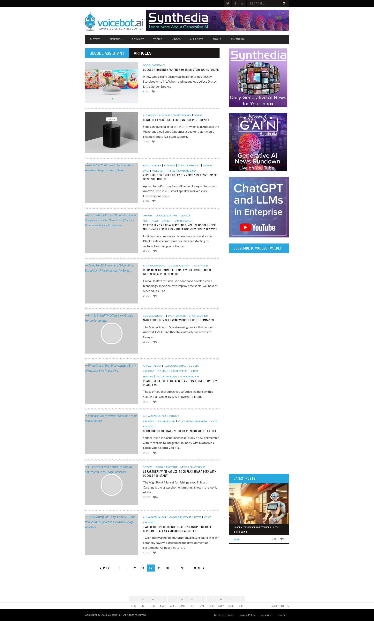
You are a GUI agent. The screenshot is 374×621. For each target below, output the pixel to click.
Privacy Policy (247, 615)
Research (116, 39)
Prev (106, 568)
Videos (176, 39)
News (171, 170)
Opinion (166, 220)
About (217, 39)
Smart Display (179, 371)
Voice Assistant (189, 376)
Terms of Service (223, 615)
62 (134, 568)
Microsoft (158, 170)
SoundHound (166, 421)
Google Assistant (154, 65)
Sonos (198, 115)
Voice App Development (192, 421)
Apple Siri (169, 165)
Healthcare (201, 265)
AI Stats (95, 39)
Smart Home (197, 467)
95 (182, 568)
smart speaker (182, 115)
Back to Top (278, 605)
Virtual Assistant (166, 376)
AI (144, 115)
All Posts (196, 39)
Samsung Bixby (187, 170)
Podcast (138, 39)
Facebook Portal (175, 365)
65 (159, 568)
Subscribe (266, 615)
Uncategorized (198, 315)
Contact (282, 615)
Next (197, 568)
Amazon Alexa (152, 165)
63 (142, 568)
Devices (147, 215)
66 (167, 568)
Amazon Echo (157, 265)
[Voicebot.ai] (115, 21)
